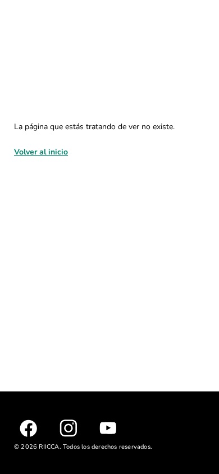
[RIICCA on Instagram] (68, 428)
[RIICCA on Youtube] (108, 427)
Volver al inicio (41, 152)
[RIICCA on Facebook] (28, 428)
